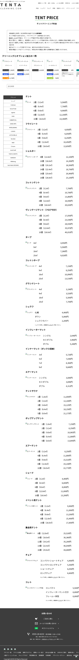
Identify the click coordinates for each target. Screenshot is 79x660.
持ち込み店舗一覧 (50, 652)
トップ (13, 101)
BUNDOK (13, 158)
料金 (37, 8)
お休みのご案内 (61, 652)
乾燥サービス (60, 8)
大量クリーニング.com (10, 655)
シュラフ (42, 8)
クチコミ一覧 (7, 652)
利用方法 (67, 3)
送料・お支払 (51, 3)
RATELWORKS (13, 127)
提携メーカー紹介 (39, 652)
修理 (54, 8)
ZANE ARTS (13, 124)
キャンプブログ (23, 655)
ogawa (13, 112)
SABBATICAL (13, 120)
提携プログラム (27, 652)
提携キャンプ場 (42, 3)
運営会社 (69, 655)
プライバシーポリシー (59, 655)
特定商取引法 (33, 655)
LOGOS (13, 131)
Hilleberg (13, 161)
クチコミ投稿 (17, 652)
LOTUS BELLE (13, 135)
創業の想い (71, 652)
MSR (13, 142)
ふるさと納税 (75, 3)
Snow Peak (13, 109)
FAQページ (52, 639)
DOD (13, 116)
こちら (50, 325)
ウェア (49, 8)
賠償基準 (41, 655)
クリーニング (71, 8)
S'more (13, 146)
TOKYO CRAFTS (13, 154)
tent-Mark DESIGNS (13, 165)
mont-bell (13, 150)
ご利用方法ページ (45, 639)
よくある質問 (60, 3)
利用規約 (48, 655)
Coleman (13, 105)
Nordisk (13, 139)
